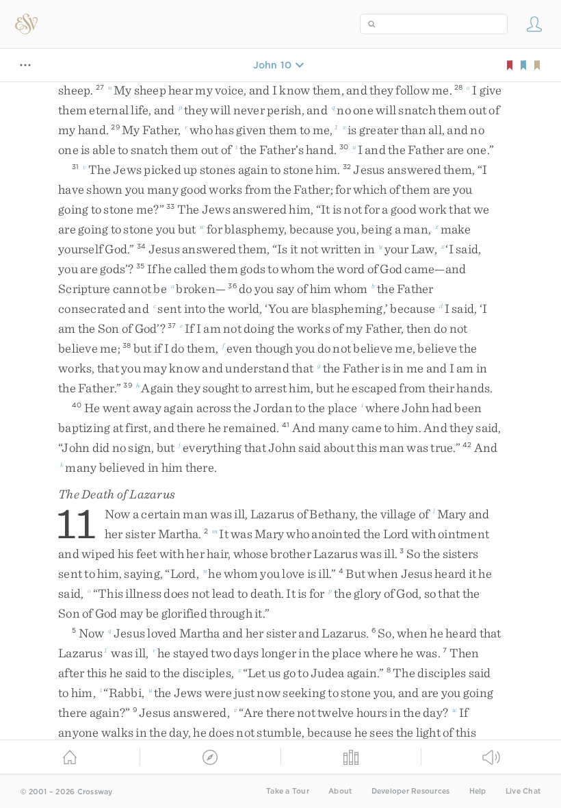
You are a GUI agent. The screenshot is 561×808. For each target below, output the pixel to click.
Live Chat (523, 791)
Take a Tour (287, 791)
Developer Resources (410, 791)
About (340, 791)
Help (477, 791)
